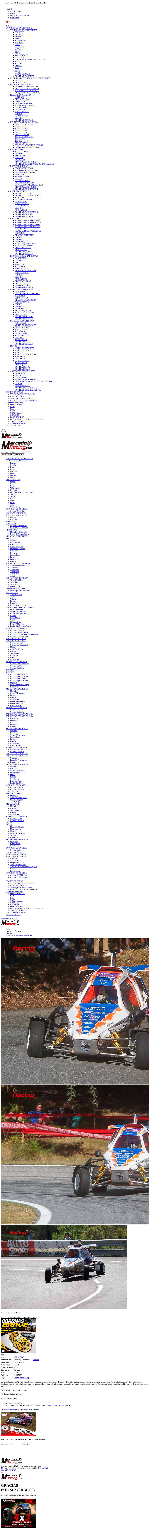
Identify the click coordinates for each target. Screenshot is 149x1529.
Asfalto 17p (14, 574)
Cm (11, 722)
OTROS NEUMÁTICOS (15, 588)
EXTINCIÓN (20, 160)
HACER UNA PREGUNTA (12, 1403)
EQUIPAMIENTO (22, 361)
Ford (12, 473)
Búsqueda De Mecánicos (19, 534)
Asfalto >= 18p (15, 576)
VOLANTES (20, 156)
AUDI (17, 72)
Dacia (12, 503)
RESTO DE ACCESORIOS (25, 162)
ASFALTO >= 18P (22, 135)
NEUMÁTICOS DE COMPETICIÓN (24, 122)
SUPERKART (20, 229)
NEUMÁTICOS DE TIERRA (17, 578)
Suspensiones (15, 555)
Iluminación (14, 559)
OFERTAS (19, 80)
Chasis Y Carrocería (17, 735)
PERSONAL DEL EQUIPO (21, 84)
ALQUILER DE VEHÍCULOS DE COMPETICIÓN (30, 78)
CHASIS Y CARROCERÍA (25, 271)
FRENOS (18, 114)
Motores (13, 540)
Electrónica (14, 545)
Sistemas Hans (15, 622)
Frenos (12, 557)
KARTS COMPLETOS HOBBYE (28, 231)
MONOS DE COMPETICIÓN (26, 170)
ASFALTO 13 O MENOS (25, 124)
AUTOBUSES (20, 375)
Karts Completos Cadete (19, 676)
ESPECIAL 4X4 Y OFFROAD (22, 321)
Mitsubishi (14, 471)
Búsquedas (14, 519)
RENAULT (19, 36)
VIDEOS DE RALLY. (18, 421)
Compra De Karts (16, 710)
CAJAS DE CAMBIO (23, 103)
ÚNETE (26, 1444)
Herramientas (15, 871)
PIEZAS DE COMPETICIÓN (21, 95)
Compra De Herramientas (19, 877)
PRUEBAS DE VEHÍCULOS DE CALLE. (26, 419)
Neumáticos (14, 660)
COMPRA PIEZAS (22, 369)
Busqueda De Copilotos (19, 528)
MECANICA (20, 233)
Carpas (12, 869)
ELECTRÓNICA (21, 101)
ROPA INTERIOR (22, 176)
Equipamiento (15, 844)
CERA (12, 411)
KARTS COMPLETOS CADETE (28, 223)
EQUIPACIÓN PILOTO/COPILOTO (20, 607)
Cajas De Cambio (16, 547)
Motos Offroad (15, 829)
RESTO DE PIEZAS (23, 248)
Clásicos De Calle (16, 643)
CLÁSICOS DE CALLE (24, 193)
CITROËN (19, 34)
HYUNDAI (19, 57)
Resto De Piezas (16, 706)
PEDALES (19, 158)
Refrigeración (15, 542)
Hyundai (13, 490)
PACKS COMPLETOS (24, 168)
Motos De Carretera (17, 833)
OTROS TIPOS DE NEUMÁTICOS (29, 145)
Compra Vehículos (17, 750)
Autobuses (14, 860)
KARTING (14, 218)
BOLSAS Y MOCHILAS (24, 183)
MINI (17, 68)
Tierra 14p (14, 582)
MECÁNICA (20, 266)
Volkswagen (14, 488)
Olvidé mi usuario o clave (19, 16)
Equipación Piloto (16, 783)
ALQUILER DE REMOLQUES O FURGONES (33, 382)
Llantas (13, 561)
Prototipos (14, 724)
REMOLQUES (21, 250)
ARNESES (19, 153)
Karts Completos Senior (19, 681)
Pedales (13, 601)
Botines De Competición (19, 614)
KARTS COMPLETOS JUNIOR (27, 225)
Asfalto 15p (14, 570)
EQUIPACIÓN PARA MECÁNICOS (29, 185)
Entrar (12, 13)
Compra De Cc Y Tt (17, 787)
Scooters (13, 835)
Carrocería (14, 551)
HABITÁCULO (16, 149)
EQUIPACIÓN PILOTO (24, 312)
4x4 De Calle (15, 802)
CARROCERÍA (21, 107)
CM (16, 262)
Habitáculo (14, 655)
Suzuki (12, 496)
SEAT (17, 51)
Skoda (12, 478)
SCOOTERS (20, 356)
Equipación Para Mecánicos (20, 626)
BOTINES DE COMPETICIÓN (27, 172)
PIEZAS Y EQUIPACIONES (17, 689)
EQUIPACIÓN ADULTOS (25, 243)
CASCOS (18, 179)
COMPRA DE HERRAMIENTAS (28, 390)
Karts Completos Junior (19, 678)
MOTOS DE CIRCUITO (24, 348)
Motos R (13, 831)
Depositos (14, 553)
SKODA (18, 49)
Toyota (12, 494)
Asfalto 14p (14, 568)
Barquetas (14, 718)
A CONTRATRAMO (18, 423)
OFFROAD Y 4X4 (22, 143)
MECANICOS (11, 530)
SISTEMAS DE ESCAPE (25, 105)
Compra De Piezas (17, 630)
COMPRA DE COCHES (24, 76)
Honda (12, 498)
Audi (12, 505)
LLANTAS (19, 118)
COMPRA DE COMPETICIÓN (27, 212)
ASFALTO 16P (21, 130)
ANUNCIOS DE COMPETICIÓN (19, 28)
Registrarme (14, 18)
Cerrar (9, 9)
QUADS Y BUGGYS (23, 327)
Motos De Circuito (17, 827)
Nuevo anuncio (16, 11)
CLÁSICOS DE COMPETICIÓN (28, 195)
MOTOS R (19, 352)
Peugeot (13, 463)
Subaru (12, 482)
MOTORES (19, 97)
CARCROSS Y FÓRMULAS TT (23, 289)
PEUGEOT (19, 32)
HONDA (18, 66)
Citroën (13, 465)
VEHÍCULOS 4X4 (13, 793)
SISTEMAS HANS (22, 181)
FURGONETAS (21, 377)
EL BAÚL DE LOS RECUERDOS (23, 400)
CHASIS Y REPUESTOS (24, 235)
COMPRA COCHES (18, 396)
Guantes (13, 616)
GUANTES (19, 174)
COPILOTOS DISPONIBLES (26, 87)
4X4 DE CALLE (21, 329)
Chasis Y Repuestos (17, 693)
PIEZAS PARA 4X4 (13, 804)
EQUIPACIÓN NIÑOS (24, 246)
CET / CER (14, 415)
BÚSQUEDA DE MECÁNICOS (27, 93)
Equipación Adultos (17, 701)
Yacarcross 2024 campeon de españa (19, 935)
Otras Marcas (15, 507)
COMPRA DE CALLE (23, 214)
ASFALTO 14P (21, 126)
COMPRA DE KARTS (23, 252)
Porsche (13, 475)
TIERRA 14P (20, 139)
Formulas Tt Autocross (18, 760)
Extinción (13, 603)
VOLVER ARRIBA (8, 1470)
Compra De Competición (19, 664)
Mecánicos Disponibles (18, 532)
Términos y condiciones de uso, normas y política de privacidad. (24, 1468)
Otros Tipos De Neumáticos (20, 591)
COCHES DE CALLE (14, 392)
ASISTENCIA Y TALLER (16, 854)
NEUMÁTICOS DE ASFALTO (18, 563)
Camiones (14, 858)
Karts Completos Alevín (19, 674)
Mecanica (13, 691)
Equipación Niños (17, 704)
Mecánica (13, 731)
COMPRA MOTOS (22, 367)
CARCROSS (20, 292)
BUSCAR (27, 452)
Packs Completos (16, 609)
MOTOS (13, 346)
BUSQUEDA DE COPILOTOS (27, 89)
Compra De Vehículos (18, 875)
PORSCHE (19, 47)
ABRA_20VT (19, 1357)
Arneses (13, 597)
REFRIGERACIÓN (22, 99)
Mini (12, 501)
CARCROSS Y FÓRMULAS (17, 754)
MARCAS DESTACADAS (16, 461)
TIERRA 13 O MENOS (24, 137)
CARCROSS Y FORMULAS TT (18, 756)
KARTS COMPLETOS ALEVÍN (27, 220)
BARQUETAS (20, 258)
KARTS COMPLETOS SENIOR (27, 227)
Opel (12, 486)
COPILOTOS (11, 524)
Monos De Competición (19, 611)
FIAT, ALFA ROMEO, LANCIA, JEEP (30, 59)
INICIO (8, 26)
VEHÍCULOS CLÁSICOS (16, 639)
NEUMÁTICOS (21, 210)
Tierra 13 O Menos (17, 580)
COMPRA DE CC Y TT (24, 317)
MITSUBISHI (20, 40)
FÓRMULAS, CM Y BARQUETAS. (24, 256)
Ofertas (13, 517)
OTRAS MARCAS (22, 74)
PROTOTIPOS (20, 264)
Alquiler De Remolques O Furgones (23, 867)
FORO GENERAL (17, 405)
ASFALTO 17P (21, 133)
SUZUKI (18, 64)
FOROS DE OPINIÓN (14, 402)
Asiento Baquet (16, 595)
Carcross (13, 758)
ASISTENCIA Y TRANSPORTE (23, 371)
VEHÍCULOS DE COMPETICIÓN (23, 30)
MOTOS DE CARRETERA (25, 354)
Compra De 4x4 (16, 819)
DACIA (18, 70)
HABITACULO (12, 593)
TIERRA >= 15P (21, 141)
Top (27, 1378)
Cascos (12, 620)
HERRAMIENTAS (22, 386)
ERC (12, 409)
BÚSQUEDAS (20, 82)
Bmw (12, 469)
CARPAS (18, 384)
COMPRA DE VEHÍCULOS (26, 388)
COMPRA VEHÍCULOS (24, 285)
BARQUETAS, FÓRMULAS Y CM (19, 714)
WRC (12, 407)
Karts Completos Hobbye (19, 685)
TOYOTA (19, 61)
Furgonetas (14, 863)
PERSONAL (10, 521)
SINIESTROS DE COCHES (21, 398)
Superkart (13, 683)
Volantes (13, 599)
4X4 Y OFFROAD (13, 791)
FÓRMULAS (20, 260)
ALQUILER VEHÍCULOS (16, 513)
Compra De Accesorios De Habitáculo (24, 634)
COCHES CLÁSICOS (18, 191)
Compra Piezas (15, 852)
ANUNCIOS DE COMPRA (16, 509)
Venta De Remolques (18, 865)
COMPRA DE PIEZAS (24, 120)
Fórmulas (13, 720)
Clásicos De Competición (19, 645)
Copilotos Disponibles (18, 526)
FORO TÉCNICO (17, 417)
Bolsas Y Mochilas (17, 624)
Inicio (8, 929)
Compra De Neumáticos (19, 632)
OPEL (17, 53)
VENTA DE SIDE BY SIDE (26, 325)
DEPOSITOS (20, 110)
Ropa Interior (15, 618)
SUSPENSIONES (22, 112)
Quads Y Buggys (16, 800)
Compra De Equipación (19, 637)
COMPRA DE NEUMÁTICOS (27, 147)
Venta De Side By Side (18, 798)
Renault (13, 467)
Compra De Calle (16, 666)
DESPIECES (20, 359)
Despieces (14, 842)
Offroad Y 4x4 (15, 586)
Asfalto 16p (14, 572)
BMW (17, 38)
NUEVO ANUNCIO (9, 919)
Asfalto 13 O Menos (17, 565)
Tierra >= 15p (15, 584)
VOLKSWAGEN (21, 55)
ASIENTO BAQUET (23, 151)
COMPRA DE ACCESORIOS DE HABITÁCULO (34, 164)
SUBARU (19, 43)
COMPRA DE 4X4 (22, 342)
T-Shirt (16, 1378)
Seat (11, 484)
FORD (17, 45)
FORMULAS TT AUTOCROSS (27, 294)
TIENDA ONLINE (13, 425)
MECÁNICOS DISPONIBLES (27, 91)
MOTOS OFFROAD (23, 350)
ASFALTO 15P (21, 128)
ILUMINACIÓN (21, 116)
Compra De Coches (17, 511)
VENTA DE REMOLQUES (25, 379)
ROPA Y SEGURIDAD (19, 166)
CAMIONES (20, 373)
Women (22, 1378)
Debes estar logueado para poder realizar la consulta (20, 1409)
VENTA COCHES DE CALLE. (22, 394)
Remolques (14, 687)
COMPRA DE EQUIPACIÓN (26, 189)
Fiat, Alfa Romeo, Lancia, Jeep (21, 492)
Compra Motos (15, 850)
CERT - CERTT (16, 413)
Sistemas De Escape (17, 549)
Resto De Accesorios (18, 605)
